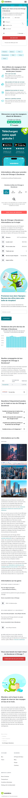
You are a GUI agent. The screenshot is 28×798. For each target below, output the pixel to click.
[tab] (7, 18)
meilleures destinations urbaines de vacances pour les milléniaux (13, 508)
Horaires (5, 51)
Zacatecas (4, 740)
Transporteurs (5, 55)
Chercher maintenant (19, 639)
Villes (20, 55)
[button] (25, 1)
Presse (15, 762)
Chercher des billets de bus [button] (14, 658)
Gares (4, 58)
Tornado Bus (5, 384)
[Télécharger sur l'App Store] (7, 145)
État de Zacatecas (6, 738)
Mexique (4, 736)
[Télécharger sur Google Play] (20, 145)
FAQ (13, 55)
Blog (15, 759)
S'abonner (6, 318)
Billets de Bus (4, 734)
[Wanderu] (6, 2)
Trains (2, 759)
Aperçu (12, 51)
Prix (19, 51)
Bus (2, 756)
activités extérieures (6, 538)
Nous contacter (5, 776)
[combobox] (14, 22)
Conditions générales (6, 782)
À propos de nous (18, 756)
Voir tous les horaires (14, 212)
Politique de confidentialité (8, 785)
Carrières (16, 765)
